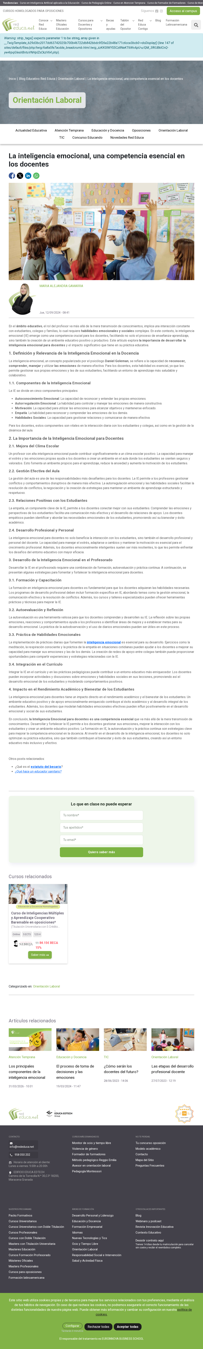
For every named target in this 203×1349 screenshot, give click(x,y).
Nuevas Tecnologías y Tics (89, 1238)
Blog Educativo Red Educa (37, 79)
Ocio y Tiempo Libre (85, 1244)
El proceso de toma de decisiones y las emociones (75, 1072)
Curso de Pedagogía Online (96, 3)
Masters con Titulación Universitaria (32, 1244)
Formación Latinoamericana (176, 22)
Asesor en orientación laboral (91, 1165)
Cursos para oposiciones (25, 1272)
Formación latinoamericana (26, 1277)
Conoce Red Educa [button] (43, 24)
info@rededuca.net (22, 1146)
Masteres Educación (22, 1249)
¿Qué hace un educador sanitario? (38, 771)
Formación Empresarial (87, 1227)
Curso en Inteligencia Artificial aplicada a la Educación (49, 3)
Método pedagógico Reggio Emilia (94, 1160)
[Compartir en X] (20, 175)
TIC (61, 137)
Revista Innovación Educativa (154, 1227)
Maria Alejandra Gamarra (61, 286)
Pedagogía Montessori (87, 1171)
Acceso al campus (183, 11)
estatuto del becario (46, 767)
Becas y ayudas (110, 24)
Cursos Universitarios (23, 1221)
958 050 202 (22, 1154)
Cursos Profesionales (23, 1232)
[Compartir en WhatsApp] (36, 175)
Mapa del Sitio (145, 1160)
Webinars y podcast (148, 1221)
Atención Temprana (69, 130)
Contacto (142, 1154)
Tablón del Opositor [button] (125, 24)
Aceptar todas (127, 1327)
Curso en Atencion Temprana (129, 3)
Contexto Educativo (148, 1232)
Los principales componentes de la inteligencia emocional (27, 1072)
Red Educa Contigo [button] (143, 24)
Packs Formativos (20, 1215)
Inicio (12, 79)
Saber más (38, 955)
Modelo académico (148, 1149)
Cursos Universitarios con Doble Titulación (36, 1227)
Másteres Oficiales (21, 1260)
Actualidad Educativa (31, 130)
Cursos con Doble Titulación (27, 1238)
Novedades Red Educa (127, 137)
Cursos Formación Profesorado (30, 1255)
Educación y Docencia (108, 130)
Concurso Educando (87, 137)
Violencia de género (85, 1149)
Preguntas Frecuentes (150, 1165)
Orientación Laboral (71, 79)
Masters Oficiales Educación (62, 24)
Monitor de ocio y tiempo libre (91, 1143)
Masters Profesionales (23, 1266)
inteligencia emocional (104, 642)
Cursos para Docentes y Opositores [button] (85, 24)
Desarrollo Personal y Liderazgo (93, 1215)
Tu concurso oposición (151, 1143)
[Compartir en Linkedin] (28, 175)
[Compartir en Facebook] (12, 175)
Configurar (72, 1326)
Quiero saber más (101, 852)
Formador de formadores (88, 1154)
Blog (158, 20)
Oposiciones (141, 130)
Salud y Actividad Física (87, 1260)
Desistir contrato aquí (150, 1240)
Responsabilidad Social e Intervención (96, 1255)
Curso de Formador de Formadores (166, 3)
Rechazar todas (98, 1327)
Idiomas (77, 1232)
